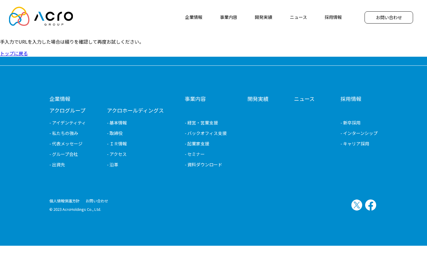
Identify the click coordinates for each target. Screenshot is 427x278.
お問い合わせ (97, 201)
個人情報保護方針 (64, 201)
